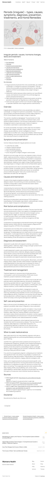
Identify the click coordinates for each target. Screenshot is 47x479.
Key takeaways (10, 62)
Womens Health (6, 2)
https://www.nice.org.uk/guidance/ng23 (30, 383)
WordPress (43, 476)
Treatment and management (14, 72)
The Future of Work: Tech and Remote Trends (14, 451)
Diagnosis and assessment (13, 71)
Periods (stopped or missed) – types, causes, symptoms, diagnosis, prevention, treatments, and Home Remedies (33, 417)
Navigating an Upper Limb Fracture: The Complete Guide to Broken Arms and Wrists (20, 437)
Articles (16, 48)
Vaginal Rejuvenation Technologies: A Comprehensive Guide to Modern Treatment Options (19, 442)
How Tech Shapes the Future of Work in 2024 (14, 447)
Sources (8, 77)
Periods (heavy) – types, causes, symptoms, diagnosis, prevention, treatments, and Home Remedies (10, 417)
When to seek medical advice (14, 76)
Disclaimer (9, 79)
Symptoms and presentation (14, 66)
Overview (8, 64)
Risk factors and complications (14, 69)
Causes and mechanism (12, 67)
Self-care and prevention (13, 74)
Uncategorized (21, 48)
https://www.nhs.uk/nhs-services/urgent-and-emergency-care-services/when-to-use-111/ (24, 387)
